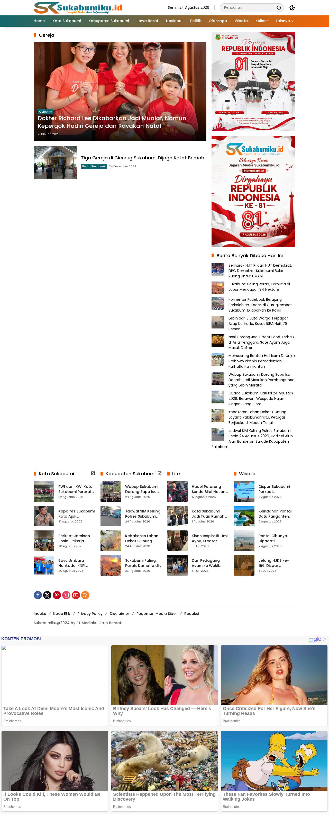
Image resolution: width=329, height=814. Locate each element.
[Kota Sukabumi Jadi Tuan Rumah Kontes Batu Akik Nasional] (177, 516)
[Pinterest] (57, 595)
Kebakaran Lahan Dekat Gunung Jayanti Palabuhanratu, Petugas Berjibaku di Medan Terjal (257, 417)
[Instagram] (66, 595)
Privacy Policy (90, 613)
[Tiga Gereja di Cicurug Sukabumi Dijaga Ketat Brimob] (55, 162)
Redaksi (191, 613)
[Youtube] (76, 595)
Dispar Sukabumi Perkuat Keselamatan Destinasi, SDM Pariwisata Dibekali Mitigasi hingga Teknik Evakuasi (276, 489)
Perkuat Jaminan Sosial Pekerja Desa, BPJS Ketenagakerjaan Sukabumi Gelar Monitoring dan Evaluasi (74, 539)
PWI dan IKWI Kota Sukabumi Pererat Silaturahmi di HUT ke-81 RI (75, 489)
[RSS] (85, 595)
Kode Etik (61, 613)
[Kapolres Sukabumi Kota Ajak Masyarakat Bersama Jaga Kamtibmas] (44, 516)
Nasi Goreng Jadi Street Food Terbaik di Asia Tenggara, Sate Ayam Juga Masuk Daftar (261, 342)
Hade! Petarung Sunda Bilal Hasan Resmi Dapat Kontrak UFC (208, 489)
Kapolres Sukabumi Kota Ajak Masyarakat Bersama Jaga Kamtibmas (76, 514)
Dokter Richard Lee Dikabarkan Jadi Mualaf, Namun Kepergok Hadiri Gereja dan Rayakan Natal (112, 122)
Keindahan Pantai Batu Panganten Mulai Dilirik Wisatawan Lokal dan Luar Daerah (275, 514)
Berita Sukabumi (94, 166)
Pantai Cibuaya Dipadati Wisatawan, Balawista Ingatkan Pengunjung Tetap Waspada (277, 539)
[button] (279, 7)
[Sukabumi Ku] (79, 7)
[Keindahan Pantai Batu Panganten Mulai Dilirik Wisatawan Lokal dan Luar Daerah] (244, 516)
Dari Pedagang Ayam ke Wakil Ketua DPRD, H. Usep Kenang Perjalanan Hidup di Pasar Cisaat (210, 563)
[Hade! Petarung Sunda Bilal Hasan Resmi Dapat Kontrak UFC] (177, 491)
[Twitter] (47, 595)
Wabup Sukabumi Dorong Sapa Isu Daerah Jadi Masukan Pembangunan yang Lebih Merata (262, 380)
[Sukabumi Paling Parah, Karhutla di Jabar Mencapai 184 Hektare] (110, 565)
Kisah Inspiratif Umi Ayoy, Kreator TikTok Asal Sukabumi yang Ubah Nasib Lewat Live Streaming (209, 539)
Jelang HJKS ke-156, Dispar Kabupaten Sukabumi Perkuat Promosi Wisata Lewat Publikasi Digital (275, 563)
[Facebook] (38, 595)
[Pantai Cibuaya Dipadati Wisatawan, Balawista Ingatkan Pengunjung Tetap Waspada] (244, 540)
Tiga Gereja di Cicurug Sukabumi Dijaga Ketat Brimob (142, 157)
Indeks (40, 613)
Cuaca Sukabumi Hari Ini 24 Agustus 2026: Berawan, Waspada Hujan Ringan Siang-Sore (261, 398)
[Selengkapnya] (93, 473)
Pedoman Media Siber (156, 613)
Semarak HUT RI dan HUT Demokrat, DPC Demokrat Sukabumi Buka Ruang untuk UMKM (260, 271)
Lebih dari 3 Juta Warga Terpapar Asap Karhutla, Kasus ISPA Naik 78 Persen (258, 324)
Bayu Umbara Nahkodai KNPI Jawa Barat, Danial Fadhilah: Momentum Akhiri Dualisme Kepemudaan (76, 563)
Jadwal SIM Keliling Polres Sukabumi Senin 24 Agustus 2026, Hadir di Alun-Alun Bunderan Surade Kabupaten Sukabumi (253, 438)
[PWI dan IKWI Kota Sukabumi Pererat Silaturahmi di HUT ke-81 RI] (44, 491)
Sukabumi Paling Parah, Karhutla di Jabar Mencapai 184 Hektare (259, 287)
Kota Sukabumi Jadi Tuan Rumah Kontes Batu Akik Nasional (208, 514)
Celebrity (45, 112)
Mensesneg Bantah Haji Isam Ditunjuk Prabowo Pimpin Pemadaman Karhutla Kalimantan (262, 361)
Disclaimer (119, 613)
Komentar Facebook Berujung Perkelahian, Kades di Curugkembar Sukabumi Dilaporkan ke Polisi (260, 305)
